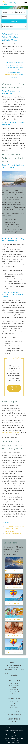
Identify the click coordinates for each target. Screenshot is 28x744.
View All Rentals (14, 388)
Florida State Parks (11, 529)
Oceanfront (14, 690)
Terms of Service (12, 742)
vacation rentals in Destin (10, 432)
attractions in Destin (11, 75)
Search (14, 21)
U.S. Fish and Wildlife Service (14, 526)
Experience (14, 708)
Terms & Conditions (14, 714)
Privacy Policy (17, 740)
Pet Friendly (14, 683)
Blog (14, 704)
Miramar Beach (14, 692)
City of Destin (9, 531)
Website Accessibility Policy (11, 730)
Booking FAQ (14, 701)
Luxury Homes (14, 685)
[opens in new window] (12, 722)
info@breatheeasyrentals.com (14, 674)
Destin (14, 694)
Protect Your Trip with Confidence (14, 712)
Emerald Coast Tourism (13, 534)
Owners (14, 710)
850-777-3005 (14, 676)
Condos (14, 688)
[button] (25, 3)
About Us (14, 706)
